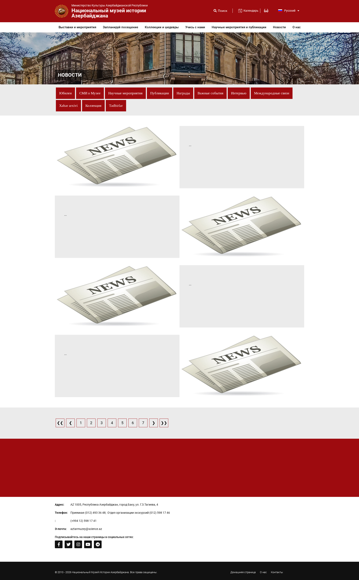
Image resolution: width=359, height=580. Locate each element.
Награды (183, 93)
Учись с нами (195, 27)
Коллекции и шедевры (162, 27)
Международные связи (271, 93)
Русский (289, 10)
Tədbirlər (116, 106)
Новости (279, 27)
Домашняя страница (243, 572)
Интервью (238, 93)
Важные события (210, 93)
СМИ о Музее (90, 93)
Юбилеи (65, 93)
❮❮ (60, 423)
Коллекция (93, 106)
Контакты (277, 572)
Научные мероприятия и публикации (239, 27)
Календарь (249, 10)
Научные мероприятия (125, 93)
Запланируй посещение (120, 27)
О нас (297, 27)
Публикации (159, 93)
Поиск (222, 10)
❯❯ (164, 423)
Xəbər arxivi (68, 106)
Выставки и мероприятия (77, 27)
